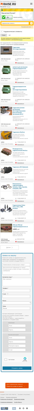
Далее (8, 247)
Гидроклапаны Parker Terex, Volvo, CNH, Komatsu (19, 206)
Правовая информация (11, 397)
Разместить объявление (10, 10)
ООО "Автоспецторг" (6, 58)
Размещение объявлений (6, 399)
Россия (20, 39)
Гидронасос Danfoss (19, 132)
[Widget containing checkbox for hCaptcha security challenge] (15, 359)
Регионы (2, 397)
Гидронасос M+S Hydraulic (20, 167)
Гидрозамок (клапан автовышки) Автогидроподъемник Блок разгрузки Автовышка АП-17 (19, 111)
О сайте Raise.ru (18, 402)
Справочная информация (6, 402)
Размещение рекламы (19, 399)
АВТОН (2, 142)
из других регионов (19, 44)
